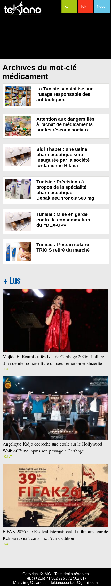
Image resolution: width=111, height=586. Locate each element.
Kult (67, 6)
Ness (101, 6)
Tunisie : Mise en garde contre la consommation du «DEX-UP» (63, 220)
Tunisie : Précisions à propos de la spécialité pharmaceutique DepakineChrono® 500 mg (65, 190)
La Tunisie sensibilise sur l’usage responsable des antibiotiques (64, 94)
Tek (83, 6)
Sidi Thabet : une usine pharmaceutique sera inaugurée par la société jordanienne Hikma (63, 157)
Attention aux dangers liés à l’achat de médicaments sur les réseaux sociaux (65, 124)
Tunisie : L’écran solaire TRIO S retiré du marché (63, 247)
